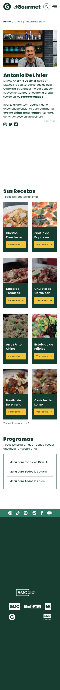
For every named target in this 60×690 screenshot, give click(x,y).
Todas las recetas (15, 423)
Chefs (18, 21)
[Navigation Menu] (53, 7)
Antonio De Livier (35, 21)
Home (7, 21)
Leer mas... (50, 121)
